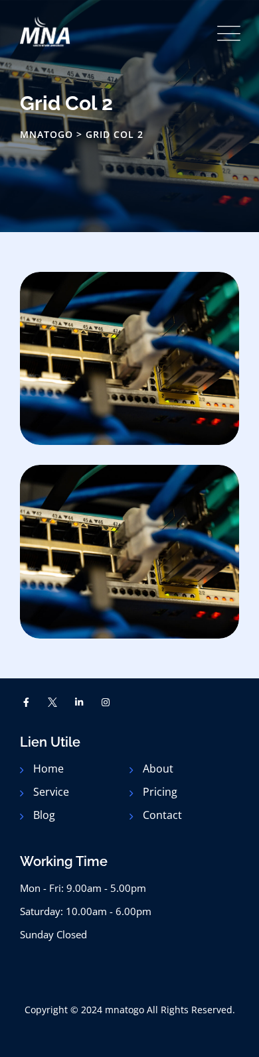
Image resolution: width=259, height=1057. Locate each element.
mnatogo (124, 1009)
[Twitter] (53, 702)
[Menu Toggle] (226, 33)
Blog (44, 815)
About (158, 768)
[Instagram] (105, 702)
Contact (162, 815)
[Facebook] (26, 702)
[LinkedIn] (79, 702)
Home (48, 768)
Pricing (160, 791)
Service (51, 791)
